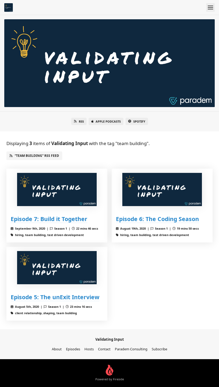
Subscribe (159, 349)
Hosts (89, 349)
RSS (81, 121)
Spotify (139, 121)
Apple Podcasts (108, 121)
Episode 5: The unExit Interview (55, 297)
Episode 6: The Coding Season (157, 219)
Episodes (73, 349)
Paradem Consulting (131, 349)
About (57, 349)
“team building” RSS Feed (37, 155)
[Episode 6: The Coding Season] (162, 189)
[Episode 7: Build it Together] (56, 189)
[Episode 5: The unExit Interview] (56, 267)
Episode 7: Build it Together (49, 219)
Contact (104, 349)
